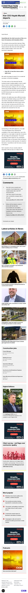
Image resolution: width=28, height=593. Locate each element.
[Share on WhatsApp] (12, 26)
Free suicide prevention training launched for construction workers (13, 502)
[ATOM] (8, 590)
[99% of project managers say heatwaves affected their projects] (14, 257)
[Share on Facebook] (4, 26)
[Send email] (15, 26)
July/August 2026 (9, 414)
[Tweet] (6, 26)
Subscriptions (18, 580)
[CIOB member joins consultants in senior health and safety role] (14, 295)
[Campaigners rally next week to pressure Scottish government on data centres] (14, 314)
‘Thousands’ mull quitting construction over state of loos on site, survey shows (14, 508)
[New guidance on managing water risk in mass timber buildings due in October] (14, 238)
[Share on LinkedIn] (9, 26)
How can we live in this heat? (9, 571)
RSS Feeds (16, 582)
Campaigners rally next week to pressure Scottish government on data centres (14, 520)
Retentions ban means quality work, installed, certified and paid (14, 496)
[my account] (20, 7)
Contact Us (17, 583)
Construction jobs (10, 348)
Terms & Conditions (7, 583)
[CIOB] (20, 591)
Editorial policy (18, 585)
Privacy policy (6, 585)
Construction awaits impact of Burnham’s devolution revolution (13, 514)
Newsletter (5, 580)
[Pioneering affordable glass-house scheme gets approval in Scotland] (14, 333)
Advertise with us (7, 582)
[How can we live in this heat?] (12, 560)
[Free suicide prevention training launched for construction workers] (14, 276)
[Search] (22, 7)
